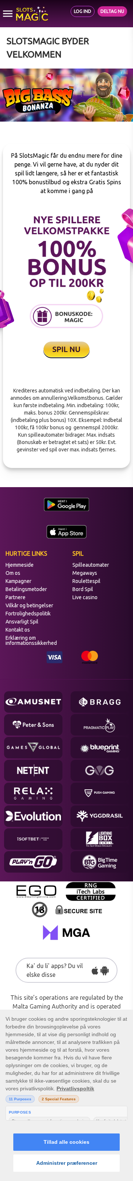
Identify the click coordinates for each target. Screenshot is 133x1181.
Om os (13, 573)
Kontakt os (18, 629)
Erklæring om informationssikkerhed (31, 640)
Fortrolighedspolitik (28, 613)
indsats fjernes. (98, 450)
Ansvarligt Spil (22, 621)
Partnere (15, 597)
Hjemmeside (20, 564)
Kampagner (18, 581)
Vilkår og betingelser (29, 605)
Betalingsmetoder (26, 589)
